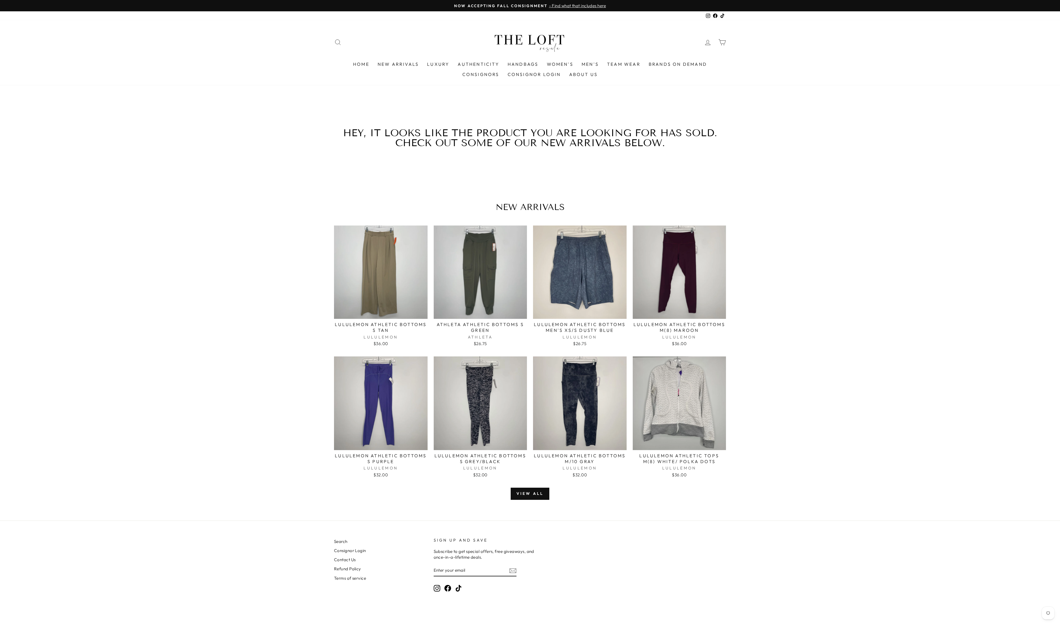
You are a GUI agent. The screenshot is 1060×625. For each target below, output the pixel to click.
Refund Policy (347, 568)
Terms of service (350, 578)
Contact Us (345, 559)
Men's (590, 64)
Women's (560, 64)
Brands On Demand (678, 64)
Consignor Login (534, 74)
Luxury (438, 64)
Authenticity (478, 64)
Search (341, 541)
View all (530, 493)
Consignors (480, 74)
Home (361, 64)
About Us (583, 74)
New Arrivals (398, 64)
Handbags (523, 64)
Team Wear (623, 64)
